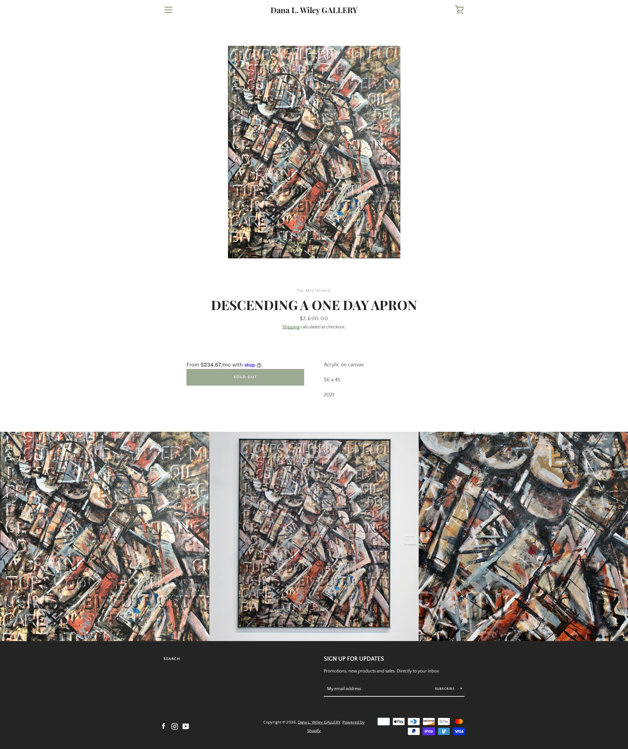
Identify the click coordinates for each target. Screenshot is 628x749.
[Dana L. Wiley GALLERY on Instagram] (174, 726)
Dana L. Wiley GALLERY (314, 10)
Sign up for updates (354, 659)
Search (172, 659)
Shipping (291, 327)
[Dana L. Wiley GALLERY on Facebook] (163, 726)
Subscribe (445, 689)
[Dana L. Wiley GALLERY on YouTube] (186, 726)
